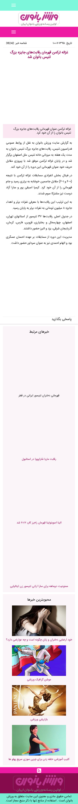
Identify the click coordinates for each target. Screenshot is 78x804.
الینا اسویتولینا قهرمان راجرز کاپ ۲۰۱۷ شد (39, 522)
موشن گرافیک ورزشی (39, 679)
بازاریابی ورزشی (39, 719)
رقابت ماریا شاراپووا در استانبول (39, 459)
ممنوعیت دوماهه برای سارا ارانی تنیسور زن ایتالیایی (39, 586)
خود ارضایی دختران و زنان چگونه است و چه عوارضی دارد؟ (39, 639)
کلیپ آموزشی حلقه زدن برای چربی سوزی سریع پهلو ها (39, 759)
